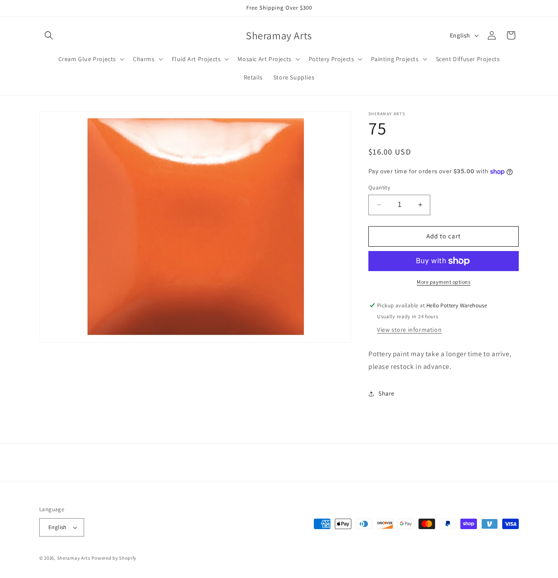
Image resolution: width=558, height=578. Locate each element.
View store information (409, 330)
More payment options (443, 282)
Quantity (379, 187)
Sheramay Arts (74, 558)
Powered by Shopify (114, 558)
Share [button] (386, 393)
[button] (48, 35)
